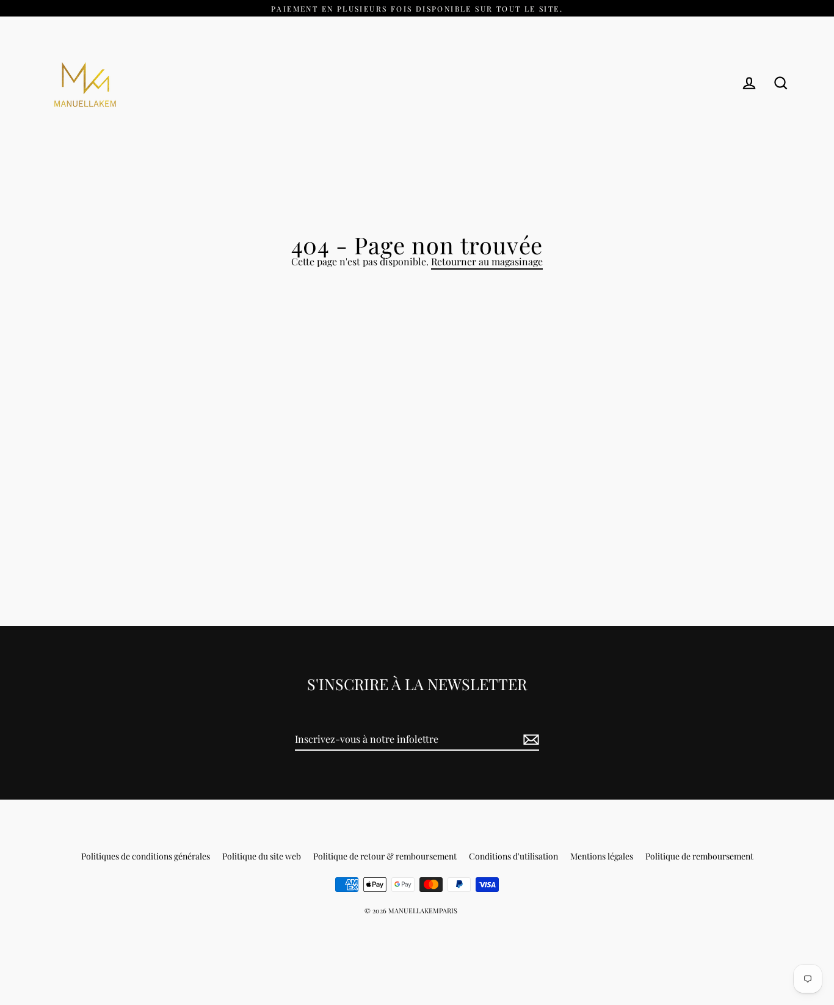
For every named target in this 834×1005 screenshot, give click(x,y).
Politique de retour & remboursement (385, 856)
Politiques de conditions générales (145, 856)
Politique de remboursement (699, 856)
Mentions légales (601, 856)
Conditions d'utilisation (513, 856)
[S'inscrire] (529, 739)
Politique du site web (261, 856)
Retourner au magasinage (487, 262)
